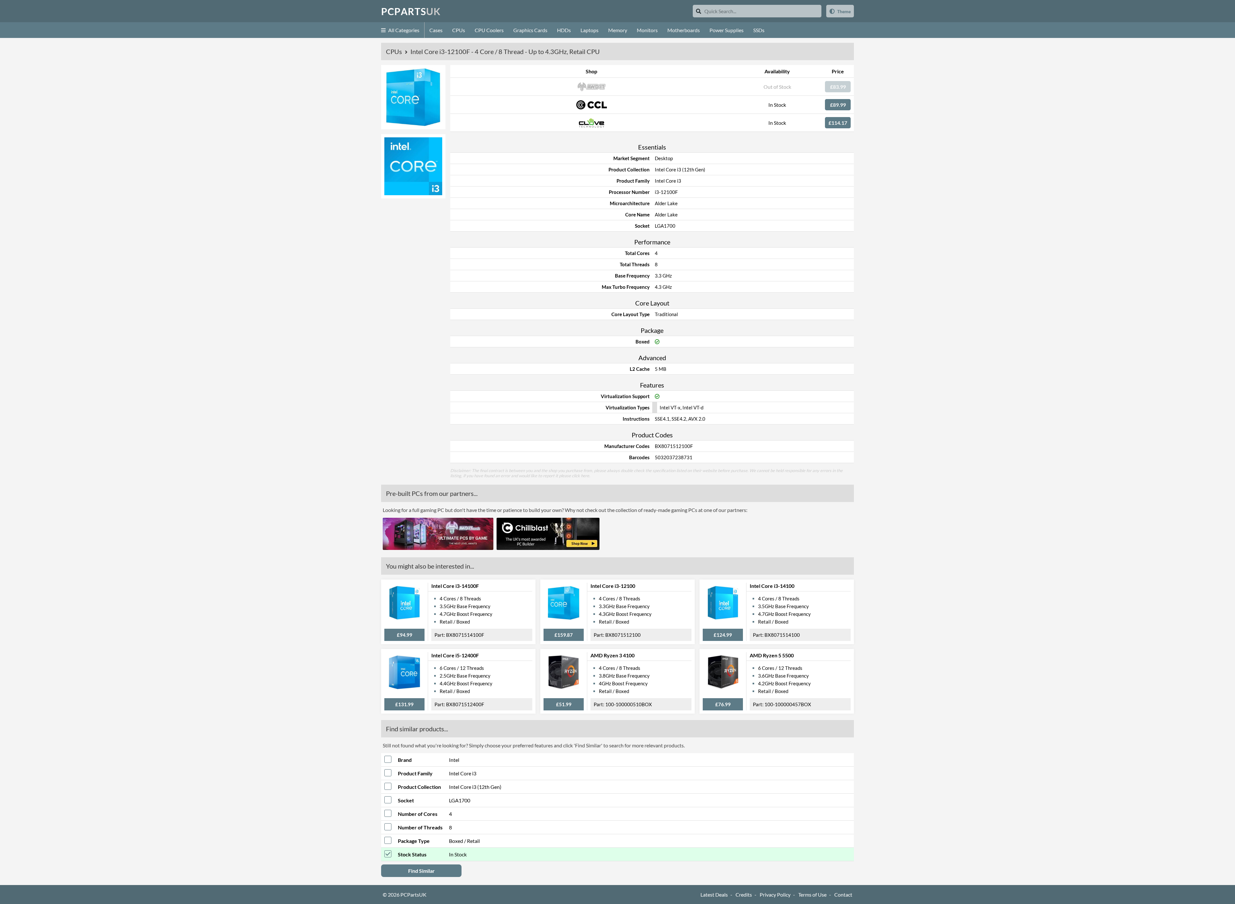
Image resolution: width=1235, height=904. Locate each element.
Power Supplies (726, 30)
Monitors (647, 30)
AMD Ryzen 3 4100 (612, 655)
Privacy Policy (775, 894)
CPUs (458, 30)
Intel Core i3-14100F (455, 586)
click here (580, 475)
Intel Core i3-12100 (612, 586)
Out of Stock (777, 87)
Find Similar (421, 871)
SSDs (758, 30)
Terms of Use (812, 894)
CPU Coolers (489, 30)
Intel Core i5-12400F (455, 655)
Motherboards (683, 30)
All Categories (403, 30)
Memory (617, 30)
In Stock (777, 105)
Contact (843, 894)
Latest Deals (714, 894)
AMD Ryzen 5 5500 (772, 655)
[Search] (698, 11)
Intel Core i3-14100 (772, 586)
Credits (744, 894)
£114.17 (837, 123)
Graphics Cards (530, 30)
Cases (436, 30)
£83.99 (838, 87)
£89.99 (838, 105)
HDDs (564, 30)
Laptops (590, 30)
